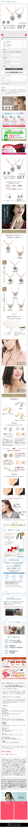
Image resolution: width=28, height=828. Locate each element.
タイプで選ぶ (7, 1)
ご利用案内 (3, 809)
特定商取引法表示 (4, 811)
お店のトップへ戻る (7, 810)
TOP (2, 1)
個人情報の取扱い (4, 813)
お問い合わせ (4, 77)
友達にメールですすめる (6, 79)
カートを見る (20, 803)
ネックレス (14, 1)
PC (19, 824)
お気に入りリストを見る (5, 807)
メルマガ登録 (3, 817)
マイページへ (3, 805)
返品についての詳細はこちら (7, 75)
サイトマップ (3, 815)
